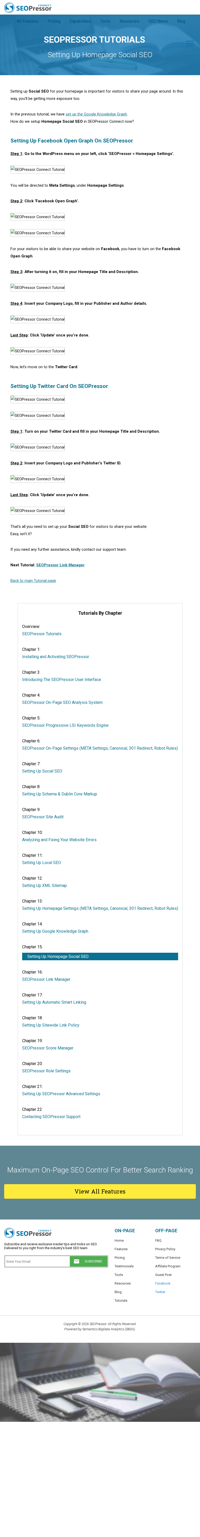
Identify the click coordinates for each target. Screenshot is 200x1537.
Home (119, 1240)
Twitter (160, 1292)
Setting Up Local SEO (41, 862)
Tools (119, 1275)
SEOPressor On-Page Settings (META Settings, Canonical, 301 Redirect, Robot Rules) (100, 748)
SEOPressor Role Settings (46, 1070)
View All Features (100, 1191)
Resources (123, 1283)
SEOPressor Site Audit (43, 816)
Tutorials (121, 1300)
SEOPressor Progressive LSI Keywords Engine (65, 725)
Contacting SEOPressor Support (51, 1116)
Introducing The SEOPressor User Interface (61, 679)
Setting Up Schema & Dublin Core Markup (59, 794)
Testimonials (124, 1266)
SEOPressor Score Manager (47, 1048)
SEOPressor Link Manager (60, 565)
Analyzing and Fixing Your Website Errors (59, 839)
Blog (118, 1292)
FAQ (158, 1240)
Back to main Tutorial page (33, 580)
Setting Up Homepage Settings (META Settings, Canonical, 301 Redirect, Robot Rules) (100, 908)
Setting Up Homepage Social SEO (58, 956)
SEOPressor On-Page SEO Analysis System (62, 702)
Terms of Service (167, 1258)
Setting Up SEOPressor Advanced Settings (61, 1093)
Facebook (163, 1283)
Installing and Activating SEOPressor (55, 656)
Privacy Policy (165, 1249)
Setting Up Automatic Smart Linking (54, 1002)
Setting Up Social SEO (42, 771)
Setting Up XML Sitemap (44, 885)
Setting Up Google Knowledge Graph (55, 931)
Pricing (120, 1258)
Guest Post (163, 1275)
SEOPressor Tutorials (41, 633)
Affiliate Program (167, 1266)
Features (121, 1249)
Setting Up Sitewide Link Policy (50, 1025)
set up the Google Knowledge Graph (96, 114)
